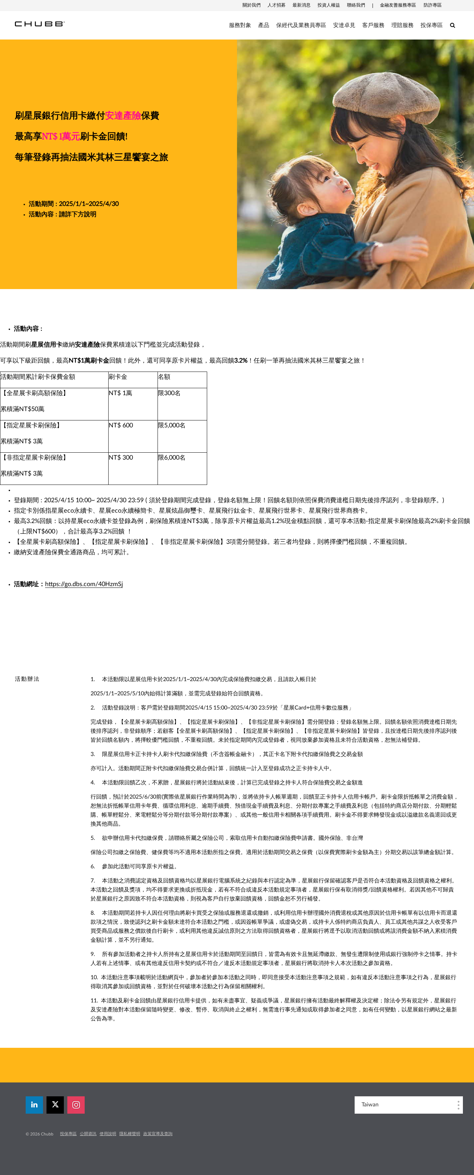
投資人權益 (329, 5)
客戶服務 (373, 25)
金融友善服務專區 (398, 5)
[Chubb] (40, 23)
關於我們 (252, 5)
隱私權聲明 (129, 1134)
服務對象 (240, 25)
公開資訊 (88, 1134)
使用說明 (108, 1134)
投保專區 (432, 25)
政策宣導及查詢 (157, 1134)
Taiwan (370, 1104)
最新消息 (302, 5)
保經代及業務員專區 (301, 25)
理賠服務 (402, 25)
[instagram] (76, 1105)
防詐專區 (433, 5)
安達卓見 (344, 25)
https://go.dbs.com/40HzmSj (84, 584)
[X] (55, 1105)
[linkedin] (34, 1105)
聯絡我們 (356, 5)
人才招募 (277, 5)
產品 (263, 25)
